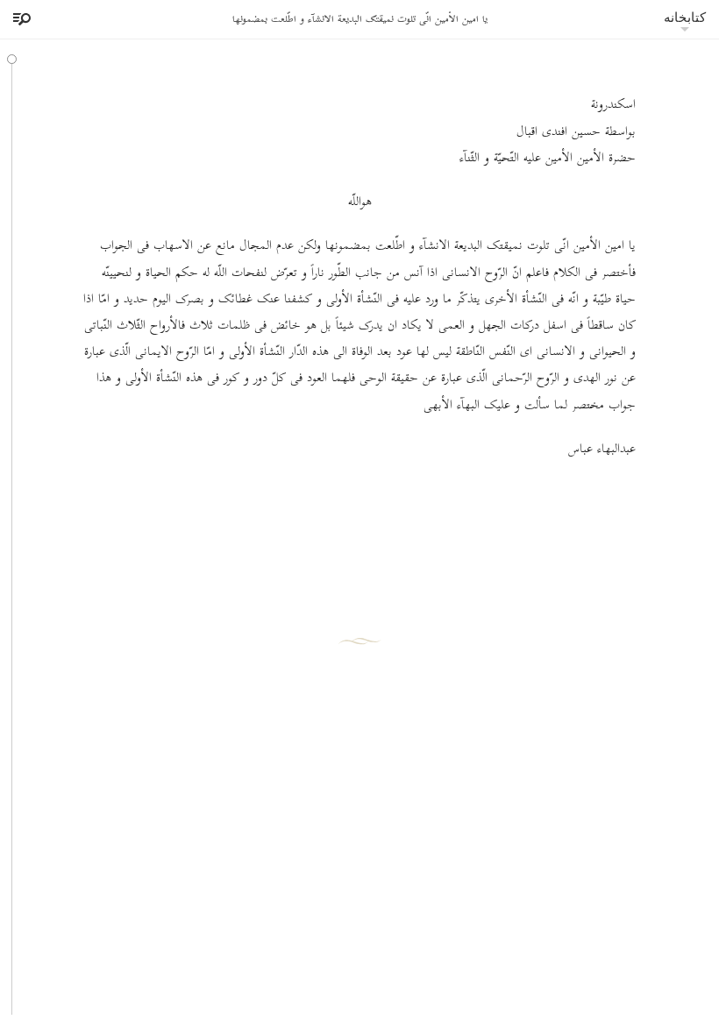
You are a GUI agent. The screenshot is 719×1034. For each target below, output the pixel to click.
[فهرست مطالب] (19, 19)
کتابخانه (685, 17)
